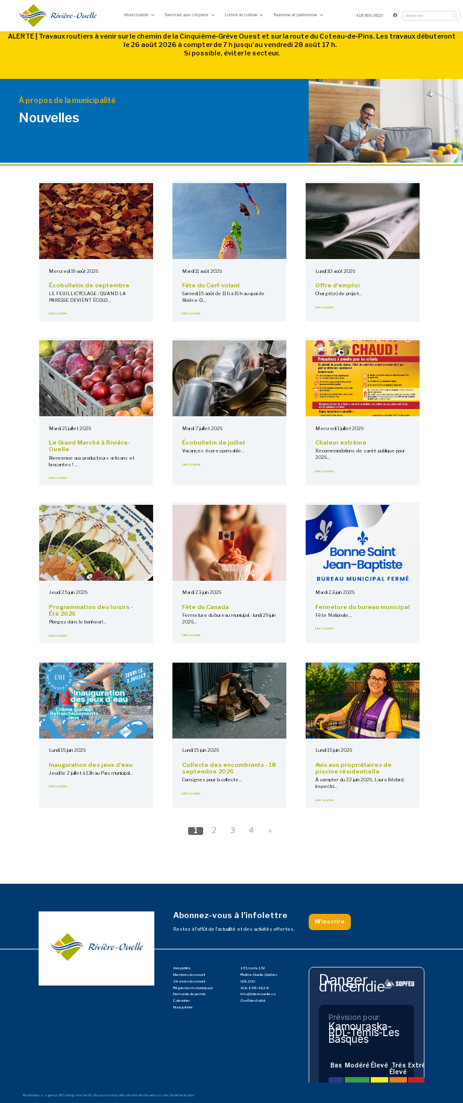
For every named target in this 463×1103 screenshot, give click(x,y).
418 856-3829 (369, 15)
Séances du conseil (189, 981)
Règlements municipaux (193, 988)
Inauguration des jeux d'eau (91, 764)
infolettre (176, 1095)
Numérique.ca (33, 1095)
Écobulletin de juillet (213, 442)
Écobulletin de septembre (89, 285)
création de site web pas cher (147, 1095)
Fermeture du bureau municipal (362, 607)
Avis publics (182, 968)
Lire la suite (58, 313)
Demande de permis (189, 994)
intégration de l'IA (79, 1095)
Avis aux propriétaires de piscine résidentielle (353, 768)
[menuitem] (369, 16)
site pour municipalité (108, 1095)
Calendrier (181, 1000)
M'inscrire (330, 921)
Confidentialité (253, 1000)
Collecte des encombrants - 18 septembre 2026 (229, 768)
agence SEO (55, 1095)
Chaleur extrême (341, 442)
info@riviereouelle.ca (258, 994)
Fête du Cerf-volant (211, 285)
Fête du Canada (205, 607)
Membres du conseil (189, 974)
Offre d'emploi (337, 285)
